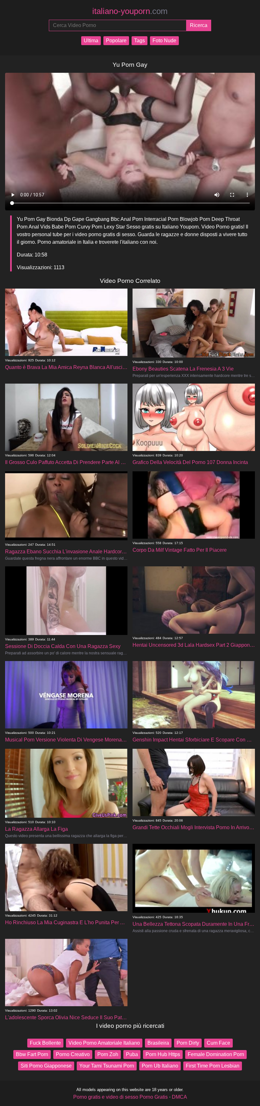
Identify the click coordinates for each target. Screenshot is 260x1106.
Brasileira (158, 1043)
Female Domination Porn (216, 1054)
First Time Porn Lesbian (212, 1065)
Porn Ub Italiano (160, 1065)
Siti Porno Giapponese (46, 1065)
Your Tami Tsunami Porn (106, 1065)
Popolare (116, 40)
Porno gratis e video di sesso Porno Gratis (120, 1097)
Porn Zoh (107, 1054)
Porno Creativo (73, 1054)
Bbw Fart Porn (32, 1054)
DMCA (179, 1097)
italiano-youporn (130, 11)
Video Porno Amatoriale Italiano (104, 1043)
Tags (139, 40)
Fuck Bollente (45, 1043)
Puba (132, 1054)
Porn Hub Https (163, 1054)
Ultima (91, 40)
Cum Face (218, 1043)
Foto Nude (164, 40)
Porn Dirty (188, 1043)
